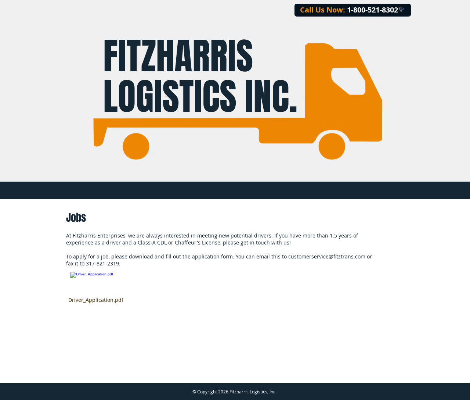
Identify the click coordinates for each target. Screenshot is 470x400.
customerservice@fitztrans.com (326, 256)
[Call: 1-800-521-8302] (401, 10)
